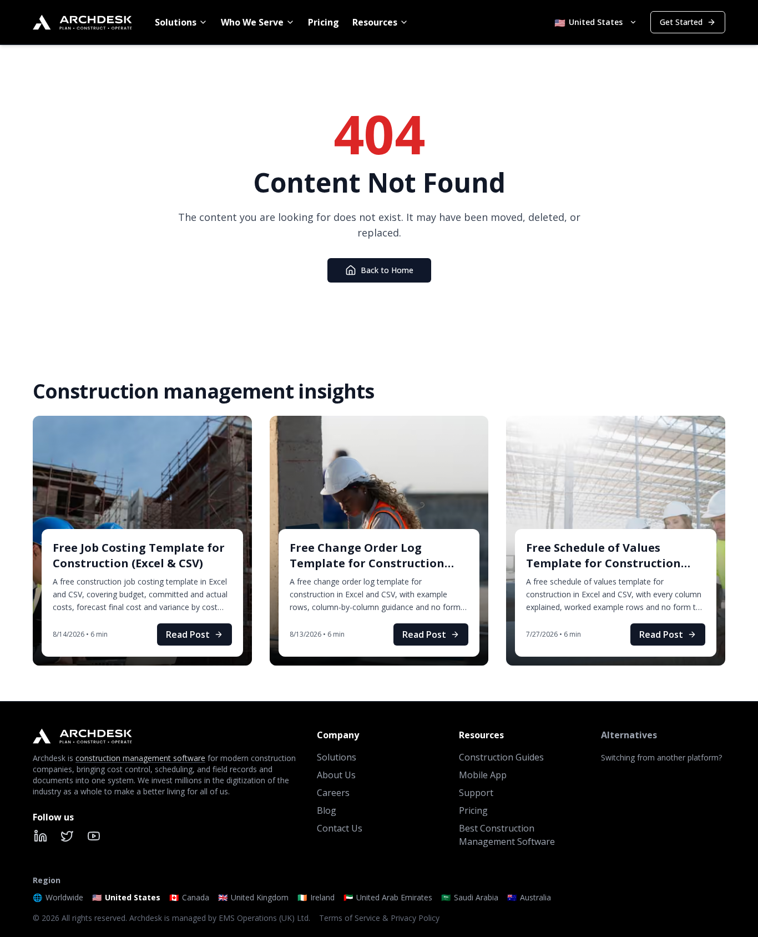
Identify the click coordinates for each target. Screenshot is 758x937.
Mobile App (483, 775)
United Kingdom (253, 897)
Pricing (323, 22)
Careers (333, 793)
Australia (529, 897)
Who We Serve (252, 22)
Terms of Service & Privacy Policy (379, 918)
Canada (189, 897)
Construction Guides (501, 757)
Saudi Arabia (469, 897)
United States (126, 897)
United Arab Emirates (387, 897)
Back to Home (387, 270)
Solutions (175, 22)
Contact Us (339, 828)
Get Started (681, 22)
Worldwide (58, 897)
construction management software (140, 758)
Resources (374, 22)
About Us (336, 775)
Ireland (316, 897)
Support (476, 793)
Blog (326, 810)
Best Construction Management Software (507, 835)
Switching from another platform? (661, 757)
